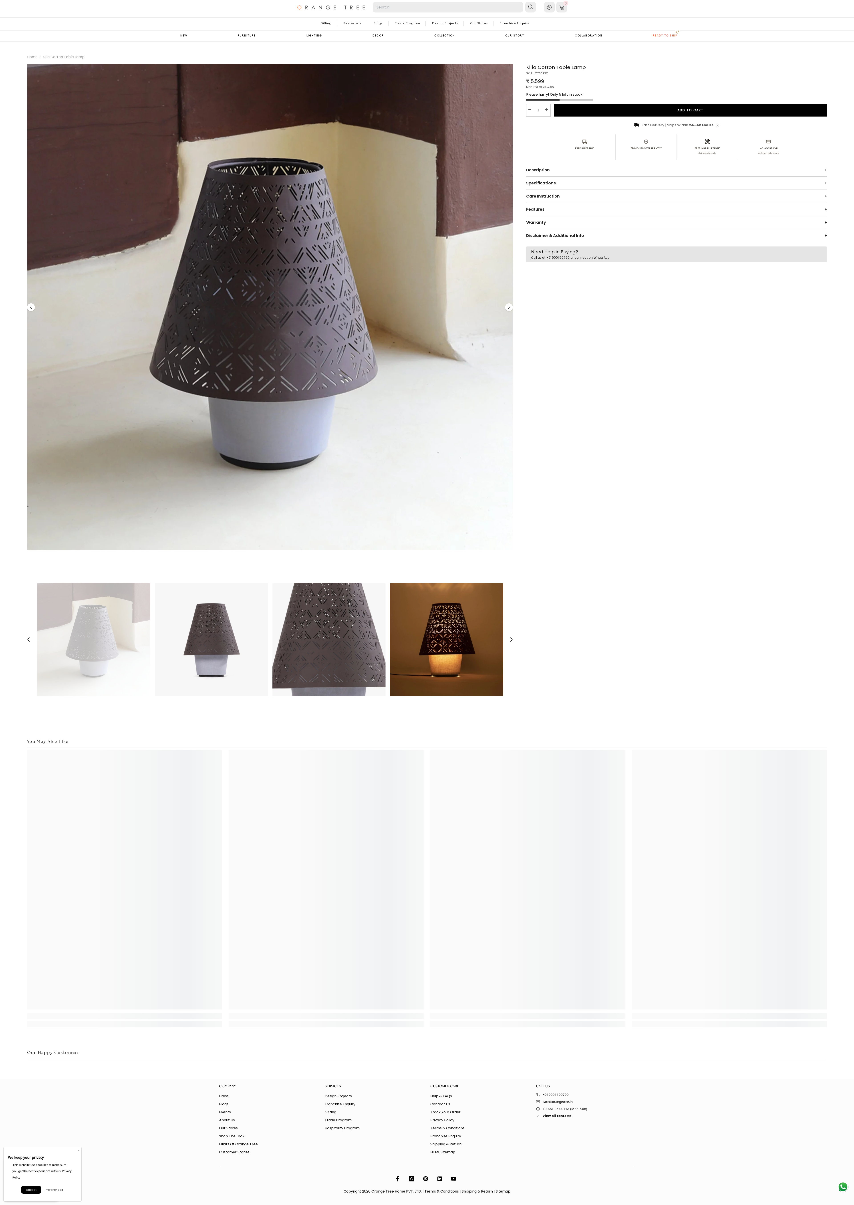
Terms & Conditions (442, 1191)
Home (32, 56)
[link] (124, 1016)
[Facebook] (397, 1178)
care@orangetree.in (558, 1101)
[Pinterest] (425, 1178)
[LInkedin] (439, 1178)
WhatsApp (602, 257)
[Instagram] (411, 1178)
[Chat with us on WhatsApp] (843, 1187)
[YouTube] (453, 1178)
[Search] (418, 7)
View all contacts (557, 1115)
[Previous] (31, 307)
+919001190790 (556, 1094)
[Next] (509, 307)
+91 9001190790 (558, 257)
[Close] (78, 1150)
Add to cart (690, 110)
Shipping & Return (477, 1191)
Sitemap (503, 1191)
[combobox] (448, 7)
